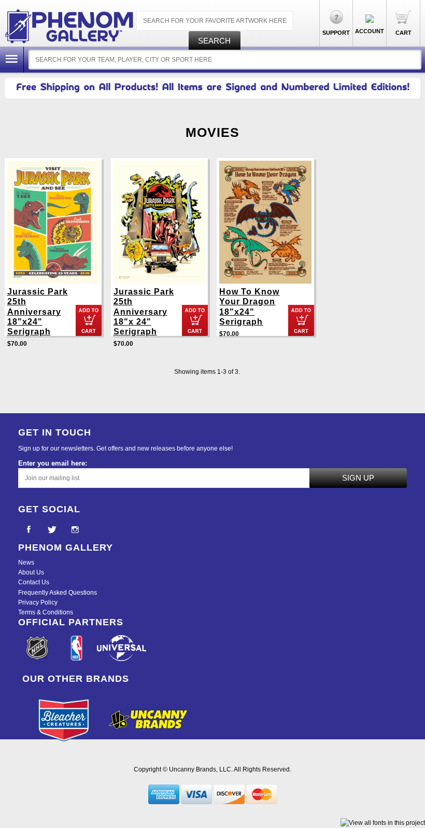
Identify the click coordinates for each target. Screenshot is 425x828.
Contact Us (33, 582)
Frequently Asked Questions (57, 592)
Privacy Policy (38, 602)
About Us (31, 572)
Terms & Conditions (45, 612)
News (26, 562)
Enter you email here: (52, 463)
